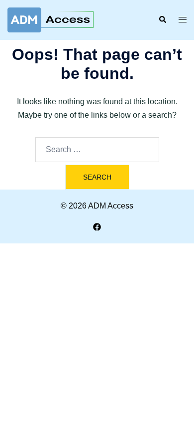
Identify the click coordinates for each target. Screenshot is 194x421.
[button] (162, 20)
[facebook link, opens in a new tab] (97, 226)
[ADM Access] (50, 19)
